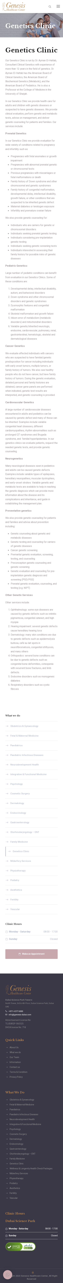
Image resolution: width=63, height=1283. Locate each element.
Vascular (15, 909)
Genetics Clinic (21, 851)
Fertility (14, 899)
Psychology (16, 784)
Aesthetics (16, 890)
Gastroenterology (19, 822)
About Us (14, 1047)
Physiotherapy (18, 870)
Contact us (15, 1067)
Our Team (14, 1057)
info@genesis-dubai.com (20, 1014)
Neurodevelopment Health (24, 764)
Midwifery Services (20, 861)
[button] (7, 1274)
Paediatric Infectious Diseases (26, 755)
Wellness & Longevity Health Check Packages (31, 1168)
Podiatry (14, 880)
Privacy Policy (16, 1077)
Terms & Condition (18, 1072)
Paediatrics (16, 745)
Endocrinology (18, 812)
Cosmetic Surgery (20, 793)
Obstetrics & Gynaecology (24, 726)
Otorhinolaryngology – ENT (24, 832)
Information (15, 1062)
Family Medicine (19, 842)
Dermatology (17, 803)
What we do (15, 1052)
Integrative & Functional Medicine (28, 774)
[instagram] (33, 1272)
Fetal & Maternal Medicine (24, 735)
